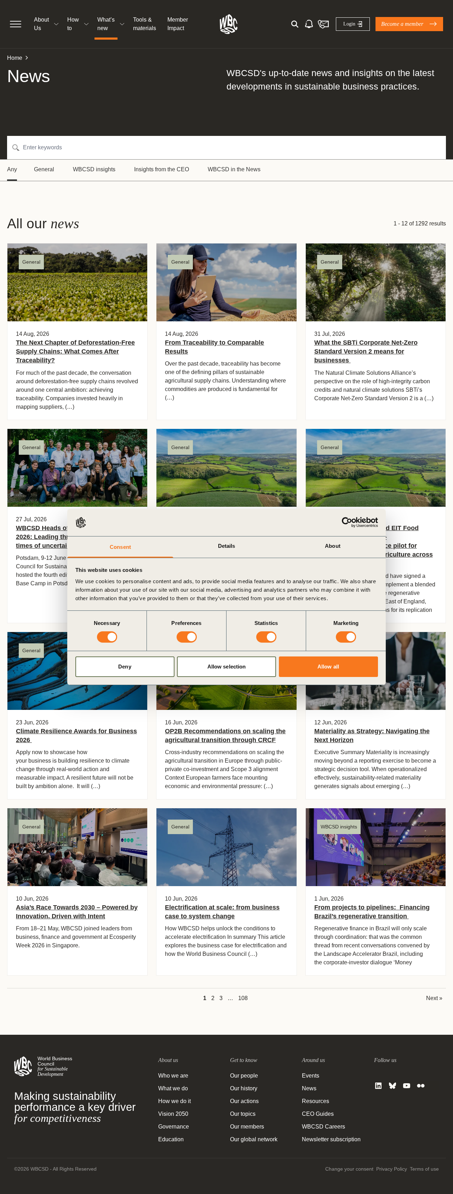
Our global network (253, 1139)
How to (73, 24)
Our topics (243, 1114)
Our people (244, 1076)
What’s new (106, 24)
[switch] (187, 637)
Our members (247, 1127)
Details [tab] (226, 546)
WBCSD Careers (323, 1127)
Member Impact (177, 24)
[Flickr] (421, 1085)
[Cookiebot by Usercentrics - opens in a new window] (347, 522)
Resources (315, 1101)
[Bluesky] (392, 1085)
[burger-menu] (15, 24)
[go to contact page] (323, 24)
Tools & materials (144, 24)
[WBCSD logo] (228, 24)
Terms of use (424, 1169)
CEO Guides (318, 1114)
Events (310, 1076)
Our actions (244, 1101)
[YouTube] (406, 1085)
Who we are (173, 1076)
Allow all (328, 667)
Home (14, 58)
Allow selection (226, 667)
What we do (173, 1088)
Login (349, 24)
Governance (173, 1127)
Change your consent (349, 1169)
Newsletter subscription (331, 1139)
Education (171, 1139)
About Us (41, 24)
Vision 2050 (173, 1114)
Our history (243, 1088)
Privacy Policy (391, 1169)
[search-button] (295, 24)
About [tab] (332, 546)
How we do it (174, 1101)
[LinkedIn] (378, 1085)
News (309, 1088)
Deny (124, 667)
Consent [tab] (120, 547)
